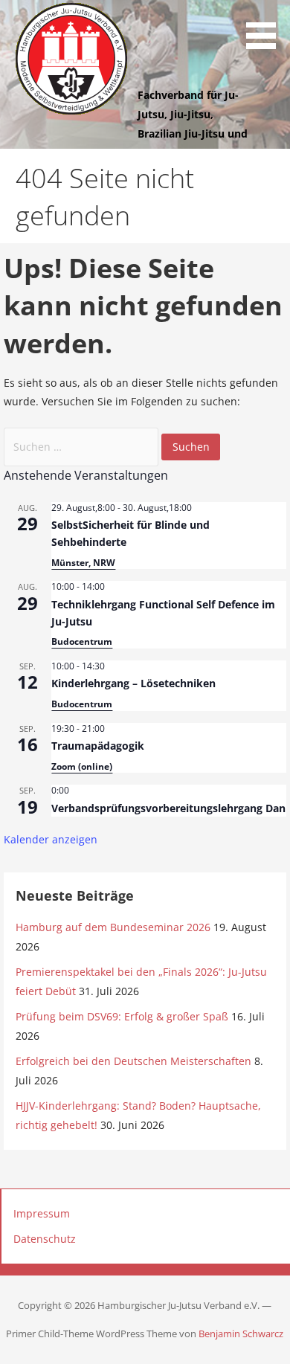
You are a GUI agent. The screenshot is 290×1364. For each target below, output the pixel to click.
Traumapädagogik (97, 746)
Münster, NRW (83, 562)
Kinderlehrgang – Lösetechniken (133, 683)
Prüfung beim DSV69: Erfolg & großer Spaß (122, 1016)
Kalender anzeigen (50, 839)
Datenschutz (44, 1239)
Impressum (41, 1213)
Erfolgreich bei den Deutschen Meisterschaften (133, 1061)
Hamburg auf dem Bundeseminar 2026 (113, 927)
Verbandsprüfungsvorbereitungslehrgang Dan (168, 808)
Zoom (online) (81, 766)
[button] (266, 27)
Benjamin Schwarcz (241, 1333)
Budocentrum (81, 641)
